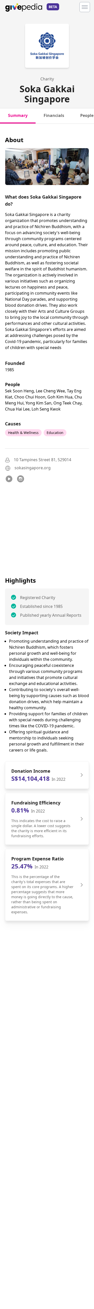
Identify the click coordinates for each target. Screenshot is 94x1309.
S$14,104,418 (30, 778)
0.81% (20, 810)
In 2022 (58, 779)
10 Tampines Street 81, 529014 (42, 459)
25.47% (22, 866)
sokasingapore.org (33, 468)
